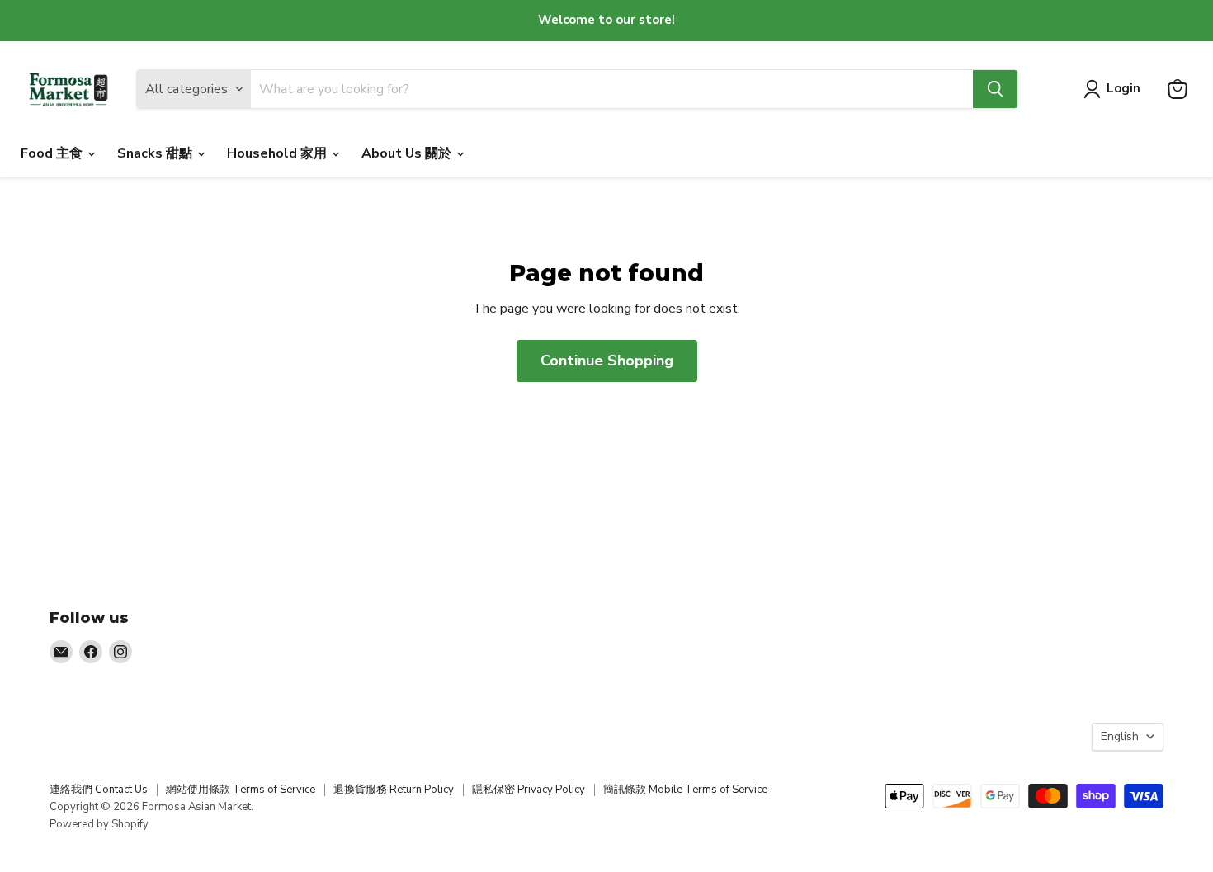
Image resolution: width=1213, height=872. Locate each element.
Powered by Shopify (99, 824)
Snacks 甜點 (156, 153)
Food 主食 (53, 153)
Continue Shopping (606, 360)
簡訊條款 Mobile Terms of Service (685, 789)
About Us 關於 (408, 153)
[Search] (995, 89)
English (1120, 736)
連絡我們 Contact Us (99, 789)
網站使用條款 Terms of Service (240, 789)
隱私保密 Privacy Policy (528, 789)
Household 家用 (278, 153)
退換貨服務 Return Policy (393, 789)
